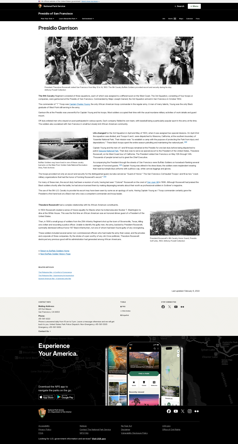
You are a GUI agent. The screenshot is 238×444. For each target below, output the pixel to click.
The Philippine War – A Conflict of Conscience (55, 272)
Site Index (126, 311)
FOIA (40, 433)
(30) (104, 176)
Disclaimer (125, 429)
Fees (198, 19)
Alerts (171, 19)
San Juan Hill (153, 182)
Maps (181, 19)
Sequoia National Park (109, 151)
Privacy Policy (44, 429)
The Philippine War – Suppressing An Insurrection (56, 275)
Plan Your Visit (46, 19)
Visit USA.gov (99, 438)
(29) (120, 165)
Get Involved (87, 19)
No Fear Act (126, 426)
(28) (185, 142)
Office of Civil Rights (171, 429)
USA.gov (166, 426)
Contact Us (43, 331)
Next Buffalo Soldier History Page (55, 254)
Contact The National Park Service (95, 429)
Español (125, 315)
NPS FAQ (84, 433)
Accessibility (44, 426)
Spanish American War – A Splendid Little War (54, 279)
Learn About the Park (67, 19)
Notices (83, 426)
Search (180, 6)
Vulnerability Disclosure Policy (134, 433)
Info (164, 19)
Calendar (189, 19)
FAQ (123, 306)
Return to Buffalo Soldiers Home (54, 251)
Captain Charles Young (79, 104)
